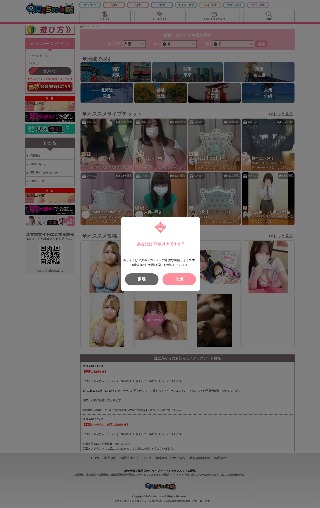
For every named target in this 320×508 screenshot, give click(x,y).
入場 (179, 279)
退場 (142, 279)
